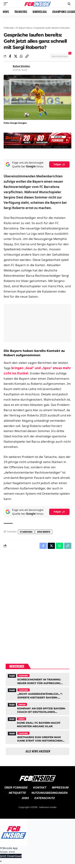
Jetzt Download (11, 856)
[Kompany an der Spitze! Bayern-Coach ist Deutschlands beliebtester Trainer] (37, 708)
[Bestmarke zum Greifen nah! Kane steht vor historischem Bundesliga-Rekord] (37, 736)
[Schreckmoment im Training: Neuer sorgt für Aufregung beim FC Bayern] (37, 679)
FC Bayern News (24, 28)
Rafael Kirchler (21, 66)
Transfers (21, 719)
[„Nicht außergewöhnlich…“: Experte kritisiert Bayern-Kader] (37, 693)
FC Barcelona (26, 531)
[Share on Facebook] (10, 56)
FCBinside (9, 28)
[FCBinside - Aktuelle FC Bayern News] (37, 4)
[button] (7, 3)
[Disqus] (37, 602)
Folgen (57, 164)
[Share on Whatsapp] (21, 56)
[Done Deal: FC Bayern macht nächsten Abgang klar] (37, 722)
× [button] (1, 861)
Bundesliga (22, 704)
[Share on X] (15, 56)
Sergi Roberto (43, 531)
